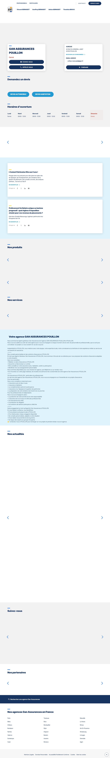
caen (9, 742)
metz (8, 721)
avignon (46, 732)
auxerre (46, 738)
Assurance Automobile (70, 276)
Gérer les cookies (81, 754)
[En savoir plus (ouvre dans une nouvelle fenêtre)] (15, 681)
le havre (82, 721)
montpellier (47, 725)
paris (8, 718)
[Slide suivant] (102, 142)
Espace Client (55, 319)
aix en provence (84, 728)
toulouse (46, 718)
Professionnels (22, 3)
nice (45, 721)
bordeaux (10, 728)
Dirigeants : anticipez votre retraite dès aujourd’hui (32, 552)
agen (81, 742)
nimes (82, 725)
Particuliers (33, 3)
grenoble (82, 738)
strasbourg (83, 732)
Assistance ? (82, 3)
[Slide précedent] (8, 142)
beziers (46, 735)
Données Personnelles (41, 754)
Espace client (94, 3)
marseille (82, 718)
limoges (82, 735)
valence (9, 735)
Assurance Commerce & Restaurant (77, 254)
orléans (9, 725)
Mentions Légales (29, 754)
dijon (45, 728)
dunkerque (10, 738)
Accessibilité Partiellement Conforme (59, 754)
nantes (9, 732)
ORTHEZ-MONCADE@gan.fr (75, 61)
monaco (46, 742)
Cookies (73, 754)
